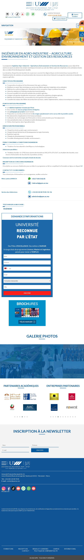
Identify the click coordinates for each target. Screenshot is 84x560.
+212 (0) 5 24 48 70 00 (12, 479)
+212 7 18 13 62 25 (38, 179)
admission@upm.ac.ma (40, 196)
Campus (56, 549)
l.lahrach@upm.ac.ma (40, 183)
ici (81, 166)
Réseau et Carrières (40, 549)
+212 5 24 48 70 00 (54, 15)
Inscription (23, 549)
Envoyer (27, 293)
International (70, 549)
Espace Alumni (61, 19)
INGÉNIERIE (7, 209)
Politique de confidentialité (46, 551)
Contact (25, 551)
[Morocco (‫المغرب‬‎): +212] (6, 268)
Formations (8, 549)
